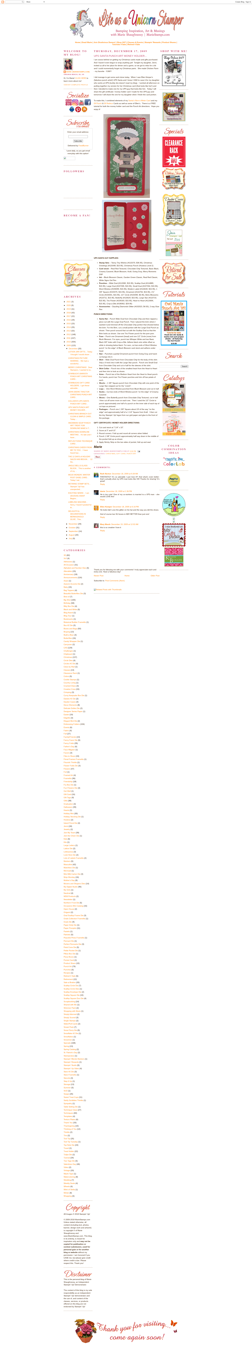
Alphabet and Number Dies (75, 568)
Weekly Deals (69, 1183)
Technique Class (70, 1110)
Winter (66, 1193)
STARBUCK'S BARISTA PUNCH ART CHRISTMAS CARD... (80, 376)
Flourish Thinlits (70, 762)
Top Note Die (69, 1145)
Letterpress (68, 852)
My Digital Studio (71, 887)
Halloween (68, 807)
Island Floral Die (70, 823)
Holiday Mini (69, 813)
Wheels (67, 1186)
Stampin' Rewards (71, 1062)
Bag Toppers (69, 590)
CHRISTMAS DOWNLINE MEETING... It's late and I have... (79, 434)
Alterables (68, 571)
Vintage (67, 1170)
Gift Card (121, 453)
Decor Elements (70, 705)
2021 (69, 302)
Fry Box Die (68, 785)
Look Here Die (70, 855)
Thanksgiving (69, 1126)
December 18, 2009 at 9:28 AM (125, 474)
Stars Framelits (70, 1075)
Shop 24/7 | (122, 42)
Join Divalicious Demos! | (105, 42)
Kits (65, 842)
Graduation (68, 804)
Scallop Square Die (72, 995)
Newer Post (98, 576)
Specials (67, 1043)
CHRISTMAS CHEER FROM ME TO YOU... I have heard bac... (80, 450)
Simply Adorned (70, 1014)
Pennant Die (69, 941)
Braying (67, 632)
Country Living (70, 683)
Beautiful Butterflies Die (73, 593)
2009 (69, 345)
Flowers (67, 769)
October (72, 528)
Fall (65, 734)
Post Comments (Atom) (115, 581)
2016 (69, 320)
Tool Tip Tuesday (71, 1142)
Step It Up (68, 1081)
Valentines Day (70, 1164)
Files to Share (69, 756)
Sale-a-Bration (70, 982)
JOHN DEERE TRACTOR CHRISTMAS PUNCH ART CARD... (80, 394)
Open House (69, 909)
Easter (66, 714)
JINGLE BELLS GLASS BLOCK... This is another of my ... (79, 468)
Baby (66, 587)
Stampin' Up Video (71, 1068)
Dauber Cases (70, 702)
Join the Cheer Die (71, 836)
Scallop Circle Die (71, 985)
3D (65, 555)
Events (66, 727)
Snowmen (68, 1040)
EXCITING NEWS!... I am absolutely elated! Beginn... (78, 496)
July (71, 538)
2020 (69, 305)
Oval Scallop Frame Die (73, 915)
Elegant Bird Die (70, 721)
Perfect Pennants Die (72, 944)
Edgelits (67, 718)
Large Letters (69, 845)
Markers (67, 861)
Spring (66, 1046)
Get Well (67, 791)
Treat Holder (69, 1151)
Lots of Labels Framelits (74, 858)
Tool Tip (67, 1139)
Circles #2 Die (69, 664)
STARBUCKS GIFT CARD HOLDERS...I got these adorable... (79, 385)
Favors (66, 753)
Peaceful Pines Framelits (74, 938)
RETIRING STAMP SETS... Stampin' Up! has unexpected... (79, 486)
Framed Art (68, 775)
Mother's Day (69, 880)
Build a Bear (69, 635)
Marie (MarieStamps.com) (78, 72)
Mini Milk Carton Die (72, 874)
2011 (69, 338)
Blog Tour (68, 616)
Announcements (70, 577)
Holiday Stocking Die (72, 817)
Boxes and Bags (70, 629)
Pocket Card (69, 960)
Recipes (67, 973)
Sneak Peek (69, 1027)
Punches (67, 970)
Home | (78, 42)
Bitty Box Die (69, 606)
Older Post (155, 576)
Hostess (67, 820)
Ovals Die (68, 922)
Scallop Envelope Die (72, 992)
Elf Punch (98, 103)
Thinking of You (70, 1129)
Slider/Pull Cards (70, 1024)
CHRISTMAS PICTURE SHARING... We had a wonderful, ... (78, 361)
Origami (67, 912)
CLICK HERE (80, 78)
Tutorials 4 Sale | (120, 44)
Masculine (68, 864)
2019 (69, 309)
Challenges (68, 651)
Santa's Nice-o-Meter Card (139, 100)
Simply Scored (70, 1017)
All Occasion (69, 565)
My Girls (67, 890)
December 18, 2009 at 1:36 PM (119, 491)
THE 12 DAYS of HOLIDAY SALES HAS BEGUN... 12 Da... (80, 459)
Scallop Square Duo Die (73, 998)
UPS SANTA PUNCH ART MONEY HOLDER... (120, 55)
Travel (66, 1148)
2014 (69, 327)
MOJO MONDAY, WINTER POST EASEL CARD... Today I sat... (79, 477)
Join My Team (69, 833)
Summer (67, 1088)
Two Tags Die (69, 1161)
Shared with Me (70, 1005)
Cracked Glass (70, 686)
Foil (65, 772)
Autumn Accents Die (72, 584)
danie (102, 491)
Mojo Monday (69, 877)
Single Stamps (70, 1021)
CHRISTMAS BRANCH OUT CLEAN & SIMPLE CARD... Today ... (80, 416)
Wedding (67, 1180)
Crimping (67, 692)
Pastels (67, 931)
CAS (65, 648)
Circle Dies (68, 660)
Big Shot (67, 600)
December (73, 349)
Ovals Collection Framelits (74, 919)
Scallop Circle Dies (71, 989)
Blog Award (68, 613)
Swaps (66, 1094)
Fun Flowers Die (70, 788)
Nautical (67, 893)
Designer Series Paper (73, 711)
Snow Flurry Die (70, 1030)
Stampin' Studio (70, 1065)
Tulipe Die (68, 1155)
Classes (67, 670)
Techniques (68, 1113)
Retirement (68, 979)
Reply (102, 484)
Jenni (66, 826)
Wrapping (68, 1196)
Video (66, 1167)
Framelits (67, 778)
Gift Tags (67, 797)
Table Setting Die (71, 1107)
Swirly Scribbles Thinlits (73, 1100)
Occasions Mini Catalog (73, 906)
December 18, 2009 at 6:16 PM (126, 507)
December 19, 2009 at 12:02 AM (124, 524)
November (73, 524)
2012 (69, 334)
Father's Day (69, 746)
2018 (69, 313)
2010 (69, 342)
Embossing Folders (72, 724)
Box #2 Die (68, 625)
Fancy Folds (69, 743)
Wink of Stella (69, 1189)
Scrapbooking (69, 1001)
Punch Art (131, 453)
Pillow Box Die (69, 954)
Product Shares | (169, 42)
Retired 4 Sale (134, 44)
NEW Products (70, 896)
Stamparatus (69, 1056)
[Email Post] (138, 451)
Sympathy (68, 1103)
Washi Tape (68, 1174)
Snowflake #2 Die (71, 1033)
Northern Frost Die (71, 903)
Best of (66, 597)
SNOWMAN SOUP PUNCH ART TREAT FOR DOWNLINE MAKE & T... (79, 425)
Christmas (110, 453)
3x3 (65, 558)
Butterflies (68, 638)
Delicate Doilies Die (72, 708)
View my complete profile (76, 85)
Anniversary (69, 574)
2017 (69, 316)
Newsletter (68, 899)
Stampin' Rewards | (153, 42)
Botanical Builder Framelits (75, 622)
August (72, 535)
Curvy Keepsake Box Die (74, 695)
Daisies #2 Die (70, 699)
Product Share (70, 963)
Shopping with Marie (72, 1011)
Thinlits (67, 1132)
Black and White (70, 609)
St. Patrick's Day (70, 1052)
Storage (67, 1084)
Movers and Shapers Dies (74, 884)
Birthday (67, 603)
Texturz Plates (69, 1119)
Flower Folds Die (71, 766)
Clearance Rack (70, 673)
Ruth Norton (105, 474)
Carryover (68, 644)
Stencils (67, 1078)
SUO (66, 1091)
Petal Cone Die (70, 947)
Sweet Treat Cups (71, 1097)
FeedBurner (84, 146)
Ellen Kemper (106, 507)
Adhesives (68, 562)
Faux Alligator (69, 750)
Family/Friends (70, 737)
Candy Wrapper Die (72, 641)
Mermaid (67, 871)
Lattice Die (68, 848)
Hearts (66, 810)
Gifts (65, 801)
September (73, 531)
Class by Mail (69, 667)
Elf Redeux (108, 103)
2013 (69, 331)
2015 (69, 323)
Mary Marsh (105, 524)
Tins (65, 1135)
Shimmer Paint (70, 1008)
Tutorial (67, 1158)
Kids (65, 839)
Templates (68, 1116)
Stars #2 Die (69, 1072)
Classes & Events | (136, 42)
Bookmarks (68, 619)
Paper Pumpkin (70, 928)
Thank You (68, 1123)
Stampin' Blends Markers (74, 1059)
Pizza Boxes (69, 957)
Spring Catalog (70, 1049)
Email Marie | (88, 42)
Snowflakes (68, 1037)
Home (127, 576)
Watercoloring (69, 1177)
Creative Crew (69, 689)
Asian (66, 581)
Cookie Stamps (70, 680)
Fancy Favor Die (70, 740)
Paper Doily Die (70, 925)
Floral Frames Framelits (74, 759)
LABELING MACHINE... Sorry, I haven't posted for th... (80, 505)
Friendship (68, 781)
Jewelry (67, 829)
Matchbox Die (69, 868)
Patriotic (67, 934)
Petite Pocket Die (71, 950)
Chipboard (68, 654)
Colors (66, 676)
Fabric (66, 730)
